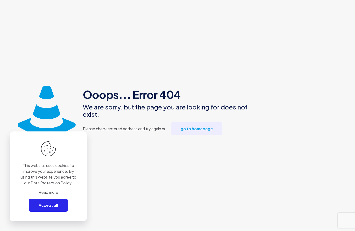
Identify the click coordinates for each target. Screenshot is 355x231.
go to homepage (197, 128)
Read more (48, 192)
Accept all (48, 205)
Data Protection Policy (51, 182)
